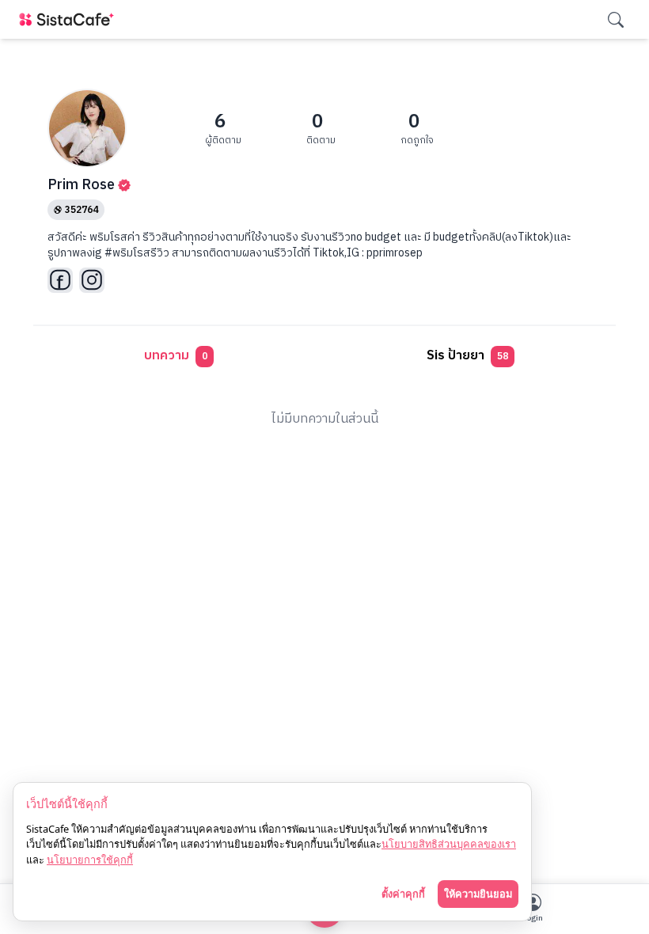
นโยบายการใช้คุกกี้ (90, 859)
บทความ (175, 355)
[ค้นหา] (616, 20)
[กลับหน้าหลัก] (69, 19)
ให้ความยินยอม (478, 894)
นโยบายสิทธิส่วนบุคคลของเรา (448, 844)
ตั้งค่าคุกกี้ (403, 894)
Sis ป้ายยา (467, 355)
